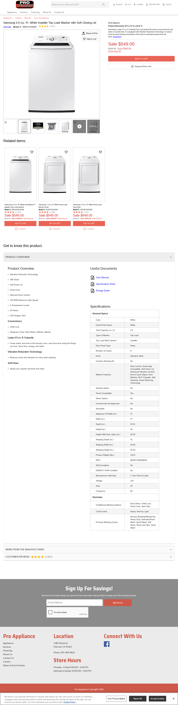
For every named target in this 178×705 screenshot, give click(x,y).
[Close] (173, 699)
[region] (89, 699)
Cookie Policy (70, 702)
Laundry (18, 18)
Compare (22, 229)
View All (93, 126)
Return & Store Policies (14, 665)
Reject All (138, 698)
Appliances (12, 12)
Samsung (7, 27)
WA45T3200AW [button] (29, 27)
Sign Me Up (118, 602)
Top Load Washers (41, 18)
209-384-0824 (67, 652)
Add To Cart (141, 59)
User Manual (102, 277)
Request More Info (143, 66)
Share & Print (92, 33)
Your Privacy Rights (116, 698)
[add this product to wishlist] (32, 152)
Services (24, 12)
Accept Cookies (157, 698)
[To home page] (25, 4)
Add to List (91, 39)
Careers (7, 661)
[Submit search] (103, 4)
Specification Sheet (105, 284)
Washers (27, 18)
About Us (47, 12)
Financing (35, 12)
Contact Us (59, 12)
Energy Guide (103, 290)
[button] (114, 4)
